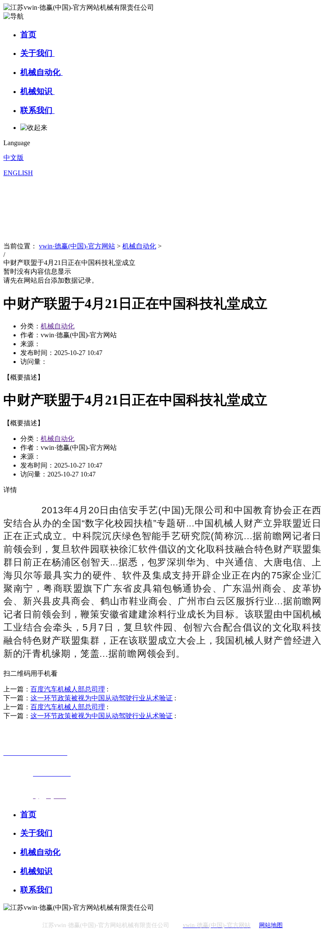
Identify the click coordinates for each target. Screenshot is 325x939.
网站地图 (271, 925)
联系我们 (37, 110)
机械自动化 (41, 72)
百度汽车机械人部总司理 (67, 689)
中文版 (13, 157)
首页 (28, 34)
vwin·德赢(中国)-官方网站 (77, 246)
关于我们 (37, 53)
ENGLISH (18, 172)
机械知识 (37, 91)
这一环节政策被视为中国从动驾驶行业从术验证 (101, 698)
